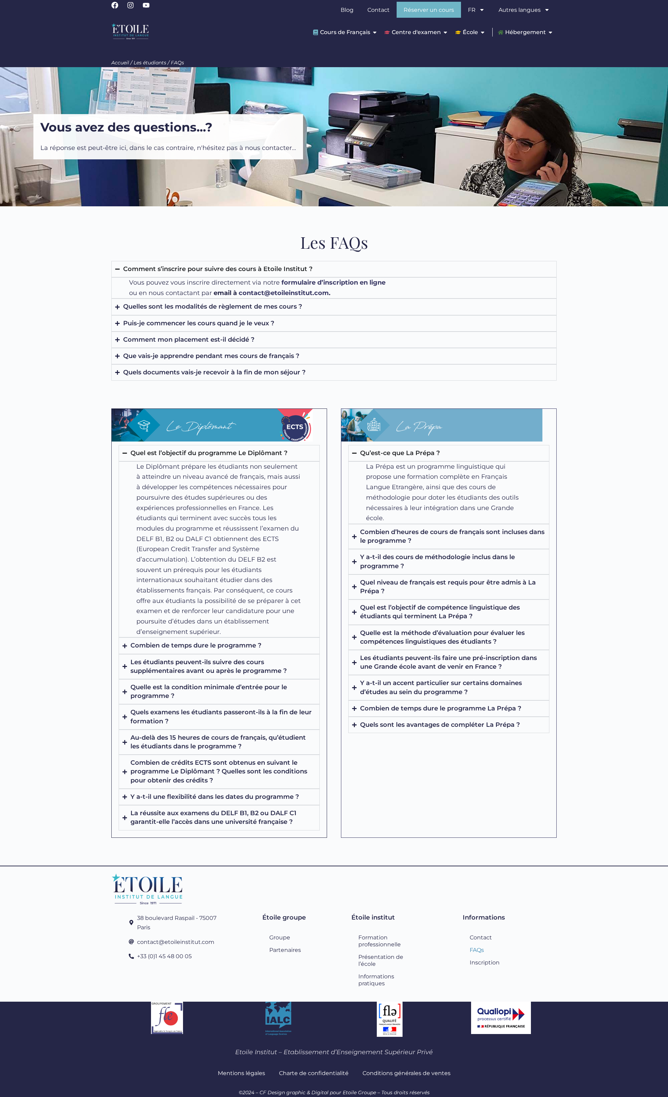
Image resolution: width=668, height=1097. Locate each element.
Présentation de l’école (380, 960)
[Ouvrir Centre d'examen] (445, 32)
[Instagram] (134, 9)
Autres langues (520, 9)
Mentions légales (241, 1073)
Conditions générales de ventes (407, 1073)
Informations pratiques (376, 980)
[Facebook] (118, 9)
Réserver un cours (429, 9)
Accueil (120, 62)
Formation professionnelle (379, 941)
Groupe (279, 937)
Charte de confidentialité (314, 1073)
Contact (378, 9)
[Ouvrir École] (482, 32)
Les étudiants (150, 62)
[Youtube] (150, 9)
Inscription (485, 962)
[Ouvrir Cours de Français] (374, 32)
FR (472, 9)
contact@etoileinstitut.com (284, 293)
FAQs (477, 949)
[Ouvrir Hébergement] (550, 32)
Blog (347, 9)
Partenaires (285, 949)
